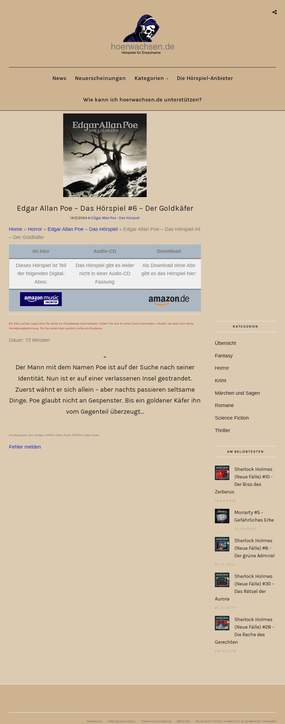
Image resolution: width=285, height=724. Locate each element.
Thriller (222, 430)
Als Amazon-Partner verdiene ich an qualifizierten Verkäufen (236, 721)
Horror (35, 229)
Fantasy (224, 356)
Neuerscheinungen (100, 78)
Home (15, 229)
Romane (224, 405)
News (59, 78)
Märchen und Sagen (237, 393)
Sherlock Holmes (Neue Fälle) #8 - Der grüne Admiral (254, 548)
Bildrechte (183, 721)
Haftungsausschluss (122, 721)
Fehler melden (25, 447)
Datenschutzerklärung (156, 721)
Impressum (94, 721)
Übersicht (225, 343)
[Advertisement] (245, 217)
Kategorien (149, 78)
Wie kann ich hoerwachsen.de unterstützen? (142, 99)
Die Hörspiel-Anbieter (205, 78)
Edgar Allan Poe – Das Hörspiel (83, 229)
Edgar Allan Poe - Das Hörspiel (115, 218)
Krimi (220, 380)
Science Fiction (232, 418)
